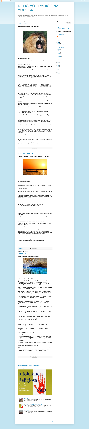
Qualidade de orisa (23, 253)
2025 (58, 73)
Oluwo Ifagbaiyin (61, 34)
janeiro (59, 43)
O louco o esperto (23, 23)
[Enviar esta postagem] (30, 248)
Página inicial (35, 360)
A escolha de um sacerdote (26, 153)
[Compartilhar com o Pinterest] (36, 148)
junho (59, 53)
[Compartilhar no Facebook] (35, 148)
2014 (58, 62)
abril (59, 50)
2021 (58, 72)
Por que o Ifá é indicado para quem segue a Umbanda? (29, 365)
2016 (58, 65)
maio (59, 52)
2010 (58, 40)
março (59, 49)
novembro (59, 56)
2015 (58, 63)
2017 (58, 66)
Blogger (52, 421)
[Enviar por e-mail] (32, 148)
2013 (58, 61)
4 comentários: (26, 248)
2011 (58, 42)
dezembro (59, 57)
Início (58, 27)
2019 (58, 69)
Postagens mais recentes (22, 360)
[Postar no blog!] (33, 148)
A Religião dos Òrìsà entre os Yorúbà (63, 28)
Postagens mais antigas (48, 360)
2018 (58, 68)
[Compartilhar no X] (34, 148)
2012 (58, 59)
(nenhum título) (26, 398)
